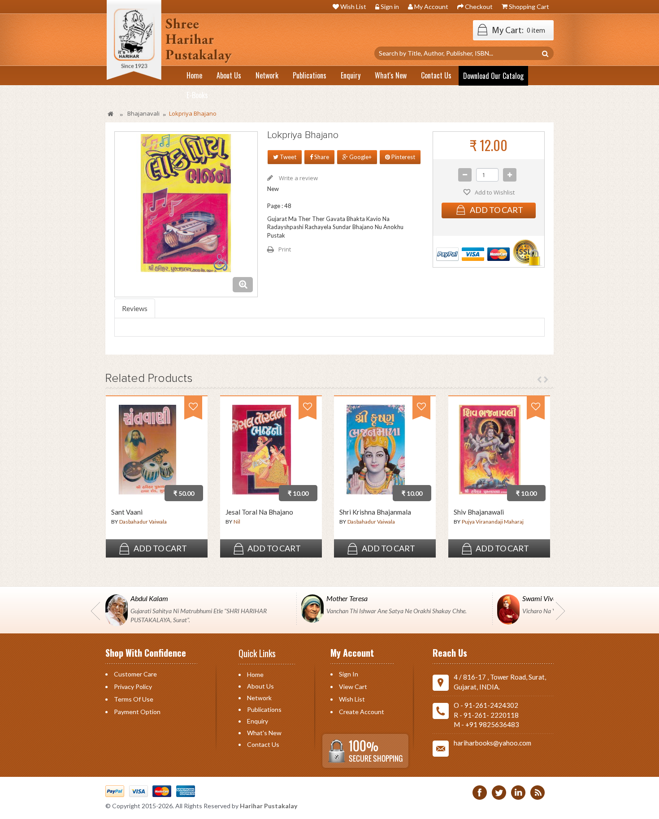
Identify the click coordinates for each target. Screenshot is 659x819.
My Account (431, 6)
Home (255, 674)
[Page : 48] (260, 451)
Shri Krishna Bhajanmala (375, 512)
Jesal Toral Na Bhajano (259, 512)
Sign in (390, 6)
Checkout (479, 6)
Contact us (263, 744)
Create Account (361, 711)
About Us (260, 686)
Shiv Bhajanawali (479, 512)
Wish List (353, 6)
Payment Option (137, 711)
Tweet (287, 156)
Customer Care (135, 674)
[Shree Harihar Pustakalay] (166, 43)
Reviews (134, 308)
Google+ (360, 156)
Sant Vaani (127, 512)
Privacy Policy (133, 686)
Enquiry (257, 721)
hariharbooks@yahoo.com (492, 743)
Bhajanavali (143, 113)
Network (259, 698)
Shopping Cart (529, 6)
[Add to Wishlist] (193, 410)
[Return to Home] (111, 113)
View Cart (353, 686)
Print (284, 249)
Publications (264, 709)
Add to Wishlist (494, 192)
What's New (264, 733)
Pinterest (402, 156)
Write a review (297, 178)
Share (321, 156)
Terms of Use (133, 699)
